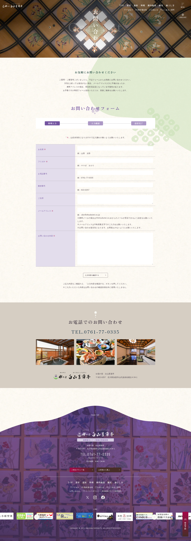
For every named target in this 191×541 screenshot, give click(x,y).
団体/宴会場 (142, 10)
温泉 (136, 5)
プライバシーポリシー (91, 491)
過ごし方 (170, 5)
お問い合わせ (75, 491)
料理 (143, 5)
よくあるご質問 (168, 10)
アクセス (129, 10)
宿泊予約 (185, 526)
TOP (121, 5)
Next (154, 517)
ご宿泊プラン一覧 (77, 470)
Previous (36, 517)
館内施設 (152, 5)
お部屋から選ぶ (104, 470)
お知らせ (154, 10)
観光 (161, 5)
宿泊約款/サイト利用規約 (111, 491)
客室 (129, 5)
